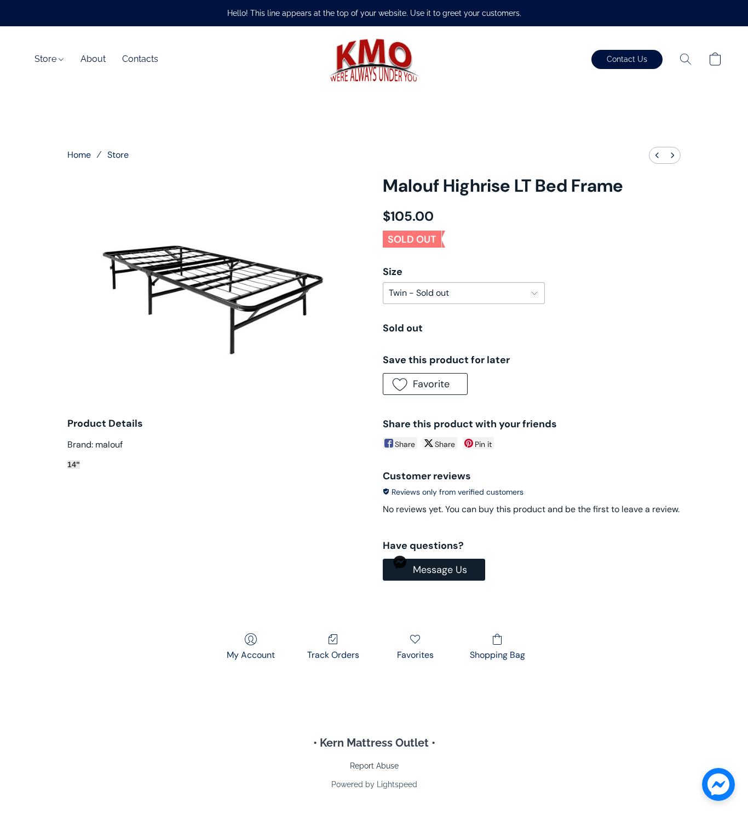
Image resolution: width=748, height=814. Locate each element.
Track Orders (333, 655)
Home (79, 154)
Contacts (140, 59)
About (93, 59)
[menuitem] (657, 155)
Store (46, 59)
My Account (251, 655)
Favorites (415, 655)
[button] (373, 59)
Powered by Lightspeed (374, 784)
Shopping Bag (497, 655)
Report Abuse (374, 765)
